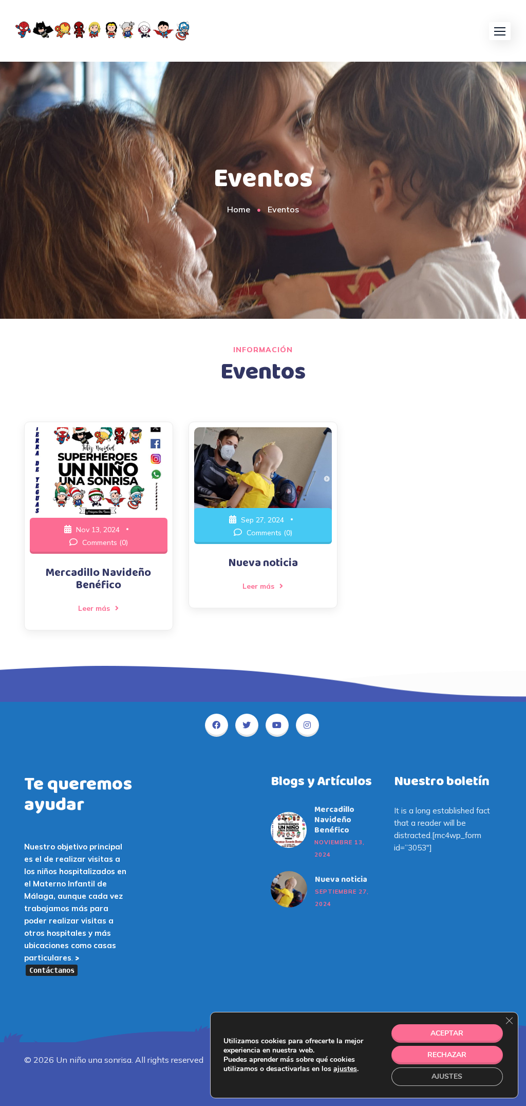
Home (238, 209)
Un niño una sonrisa (94, 1060)
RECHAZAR (446, 1055)
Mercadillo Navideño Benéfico (98, 579)
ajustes (345, 1069)
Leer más (94, 608)
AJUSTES (446, 1076)
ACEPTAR (446, 1033)
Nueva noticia (263, 563)
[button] (500, 31)
